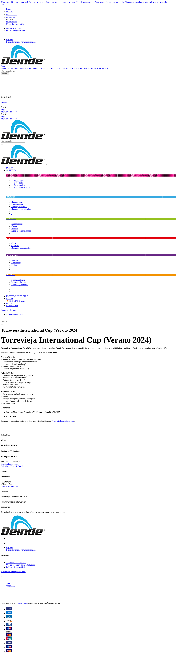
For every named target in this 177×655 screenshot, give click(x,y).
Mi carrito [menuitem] (10, 24)
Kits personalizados (22, 187)
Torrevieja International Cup (62, 421)
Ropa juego (18, 180)
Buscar (5, 74)
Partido (14, 265)
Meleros (14, 228)
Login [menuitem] (3, 109)
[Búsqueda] (2, 324)
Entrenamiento (17, 204)
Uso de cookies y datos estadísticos (20, 565)
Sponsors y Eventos (19, 284)
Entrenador (15, 263)
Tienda (8, 585)
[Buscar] (2, 144)
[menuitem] (9, 168)
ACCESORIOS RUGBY (77, 68)
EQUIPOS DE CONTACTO (37, 68)
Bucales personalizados (20, 248)
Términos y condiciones (16, 562)
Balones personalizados (21, 209)
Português (25, 42)
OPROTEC (61, 68)
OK (2, 4)
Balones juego (17, 202)
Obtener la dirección (9, 486)
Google (21, 466)
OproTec (15, 245)
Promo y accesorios (19, 207)
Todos (3, 68)
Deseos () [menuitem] (19, 24)
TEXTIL (10, 68)
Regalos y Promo (18, 282)
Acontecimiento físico (15, 314)
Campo (14, 226)
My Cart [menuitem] (4, 112)
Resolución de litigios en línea (13, 571)
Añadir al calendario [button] (9, 464)
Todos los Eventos (8, 310)
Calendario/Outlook (9, 466)
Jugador (14, 260)
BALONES (19, 68)
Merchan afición (18, 280)
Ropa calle (18, 183)
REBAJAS (103, 68)
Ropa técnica (19, 185)
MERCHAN (93, 68)
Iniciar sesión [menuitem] (11, 22)
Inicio (8, 583)
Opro (13, 243)
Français (17, 42)
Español (9, 42)
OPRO (53, 68)
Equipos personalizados (21, 231)
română (32, 42)
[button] (9, 39)
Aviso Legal (22, 603)
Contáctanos (11, 586)
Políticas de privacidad (15, 567)
